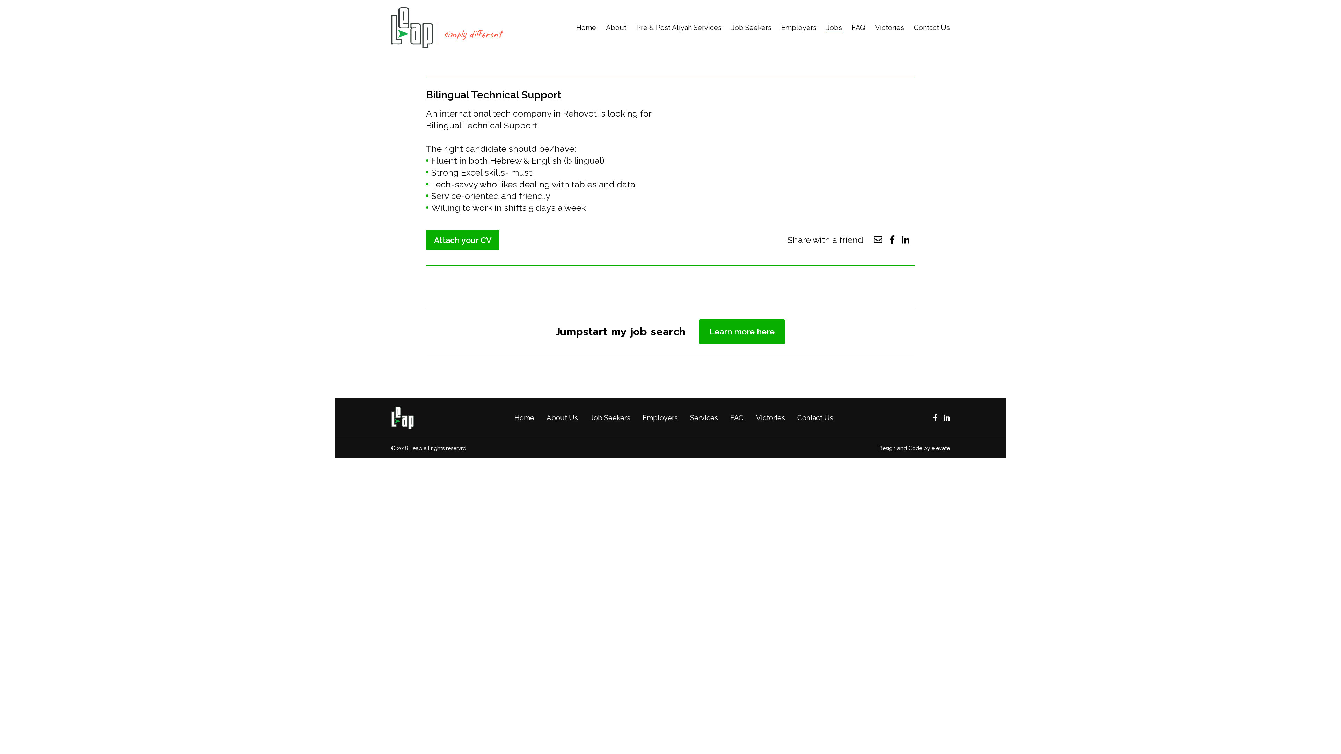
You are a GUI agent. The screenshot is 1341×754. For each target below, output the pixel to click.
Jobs (834, 27)
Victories (889, 27)
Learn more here (742, 331)
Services (704, 418)
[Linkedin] (947, 417)
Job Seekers (751, 27)
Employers (798, 27)
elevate (940, 448)
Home (586, 27)
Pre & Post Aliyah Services (678, 27)
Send (671, 466)
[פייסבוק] (935, 417)
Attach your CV (463, 240)
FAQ (858, 27)
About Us (562, 418)
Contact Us (932, 27)
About (616, 27)
